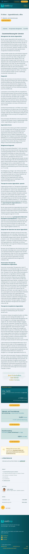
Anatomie (5, 28)
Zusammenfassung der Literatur (10, 471)
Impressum (4, 546)
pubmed (22, 461)
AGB (27, 546)
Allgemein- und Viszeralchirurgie (10, 18)
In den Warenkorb (14, 441)
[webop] (6, 5)
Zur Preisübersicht (14, 405)
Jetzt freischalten (6, 20)
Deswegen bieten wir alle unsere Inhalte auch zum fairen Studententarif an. (15, 451)
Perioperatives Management (15, 28)
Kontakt (26, 548)
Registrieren (24, 1)
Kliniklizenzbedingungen (9, 548)
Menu (25, 6)
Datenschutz (16, 546)
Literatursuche (6, 480)
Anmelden (17, 1)
